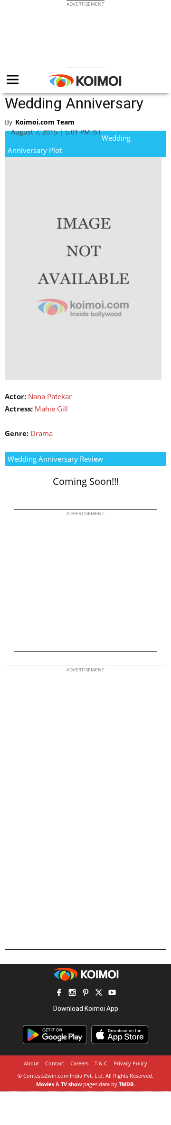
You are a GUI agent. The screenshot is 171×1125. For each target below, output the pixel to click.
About (31, 1063)
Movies (45, 1084)
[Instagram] (72, 994)
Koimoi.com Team (45, 121)
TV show (71, 1084)
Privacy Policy (130, 1063)
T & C (101, 1063)
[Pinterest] (85, 994)
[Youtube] (112, 994)
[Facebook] (59, 994)
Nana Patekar (50, 396)
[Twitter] (99, 994)
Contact (54, 1063)
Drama (41, 433)
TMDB (126, 1084)
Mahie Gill (51, 408)
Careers (79, 1063)
